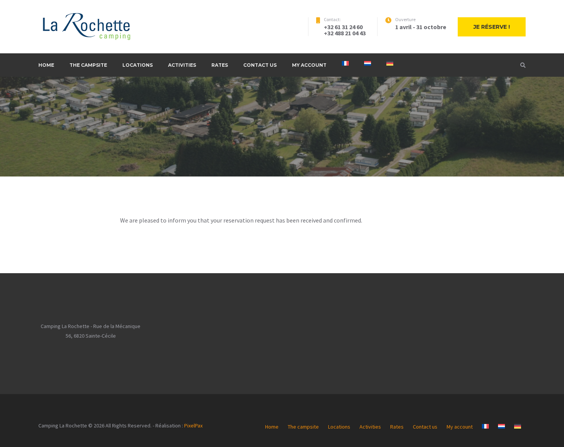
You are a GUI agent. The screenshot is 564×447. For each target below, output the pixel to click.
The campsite (88, 65)
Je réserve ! (491, 26)
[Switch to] (345, 63)
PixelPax (193, 425)
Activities (182, 65)
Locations (137, 65)
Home (46, 65)
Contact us (260, 65)
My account (309, 65)
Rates (219, 65)
